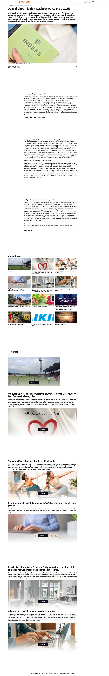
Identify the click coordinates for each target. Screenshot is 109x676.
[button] (88, 2)
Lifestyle (76, 2)
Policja (44, 2)
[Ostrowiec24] (25, 2)
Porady (70, 2)
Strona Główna (36, 2)
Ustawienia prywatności (64, 673)
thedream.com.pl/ (28, 227)
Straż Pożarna (51, 2)
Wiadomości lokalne (62, 2)
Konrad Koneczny (15, 66)
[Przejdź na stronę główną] (16, 3)
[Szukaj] (85, 2)
